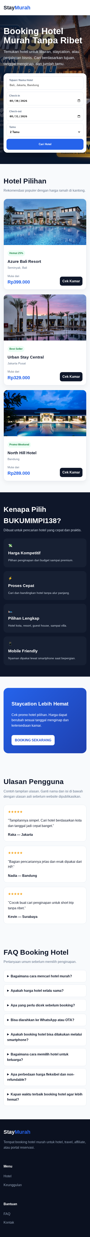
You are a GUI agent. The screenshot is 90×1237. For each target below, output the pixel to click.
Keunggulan (13, 1185)
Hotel (8, 1176)
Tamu (12, 127)
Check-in (14, 95)
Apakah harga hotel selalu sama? (37, 990)
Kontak (9, 1222)
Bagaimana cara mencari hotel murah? (41, 976)
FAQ (7, 1214)
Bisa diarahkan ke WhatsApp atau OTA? (42, 1020)
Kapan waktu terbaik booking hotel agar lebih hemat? (44, 1097)
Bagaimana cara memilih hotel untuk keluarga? (37, 1057)
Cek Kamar (71, 281)
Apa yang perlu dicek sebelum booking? (43, 1005)
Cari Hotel (45, 144)
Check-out (15, 111)
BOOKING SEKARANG (33, 740)
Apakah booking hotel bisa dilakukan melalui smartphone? (44, 1037)
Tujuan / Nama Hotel (21, 80)
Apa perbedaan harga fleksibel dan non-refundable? (40, 1077)
